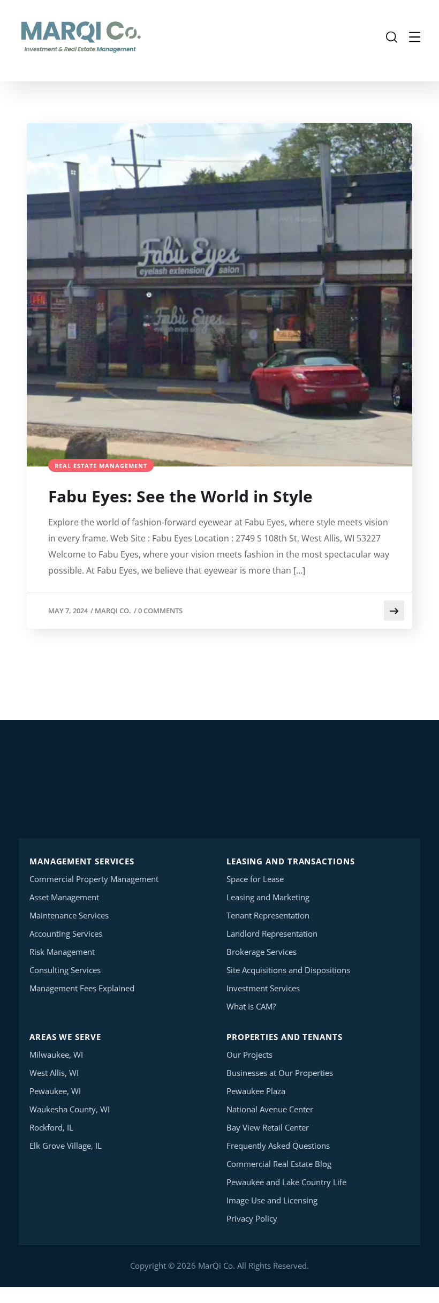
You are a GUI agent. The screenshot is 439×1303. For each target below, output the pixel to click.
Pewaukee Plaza (255, 1091)
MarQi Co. (113, 610)
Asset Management (64, 897)
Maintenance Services (69, 915)
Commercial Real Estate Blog (278, 1163)
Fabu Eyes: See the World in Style (180, 496)
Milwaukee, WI (56, 1054)
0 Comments (160, 610)
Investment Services (263, 988)
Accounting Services (65, 933)
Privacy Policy (251, 1218)
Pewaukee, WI (55, 1091)
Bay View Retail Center (267, 1127)
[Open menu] (414, 37)
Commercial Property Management (93, 878)
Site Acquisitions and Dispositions (288, 970)
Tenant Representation (267, 915)
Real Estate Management (101, 466)
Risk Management (62, 951)
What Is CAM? (251, 1006)
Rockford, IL (51, 1127)
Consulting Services (65, 970)
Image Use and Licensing (271, 1200)
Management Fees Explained (81, 988)
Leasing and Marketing (267, 897)
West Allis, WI (54, 1072)
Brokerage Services (261, 951)
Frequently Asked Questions (278, 1145)
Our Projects (249, 1054)
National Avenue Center (269, 1109)
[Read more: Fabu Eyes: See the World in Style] (394, 610)
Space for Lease (255, 878)
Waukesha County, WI (69, 1109)
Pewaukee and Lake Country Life (286, 1182)
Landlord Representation (271, 933)
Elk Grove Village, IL (65, 1145)
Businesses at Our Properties (279, 1072)
